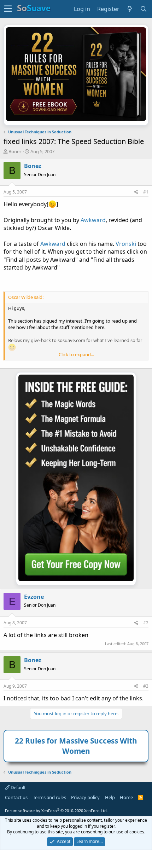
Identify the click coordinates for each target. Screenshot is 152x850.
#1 (145, 192)
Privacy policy (85, 797)
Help (110, 797)
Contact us (16, 797)
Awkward (93, 220)
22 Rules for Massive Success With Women (76, 746)
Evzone (34, 597)
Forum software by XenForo (56, 810)
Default (18, 787)
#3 (145, 686)
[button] (7, 9)
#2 (145, 623)
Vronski (126, 244)
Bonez (15, 151)
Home (126, 797)
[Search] (144, 9)
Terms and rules (49, 797)
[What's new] (130, 9)
